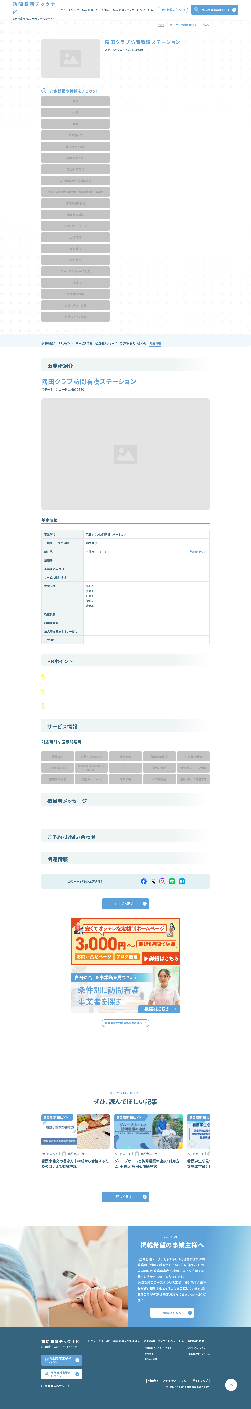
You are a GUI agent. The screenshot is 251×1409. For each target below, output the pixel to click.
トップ (61, 10)
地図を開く (196, 552)
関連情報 (155, 343)
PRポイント (66, 343)
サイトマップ (200, 1381)
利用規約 (153, 1381)
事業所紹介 (48, 343)
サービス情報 (84, 343)
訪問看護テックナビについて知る (133, 10)
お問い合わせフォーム (198, 1348)
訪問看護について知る (95, 10)
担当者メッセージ (106, 343)
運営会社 (149, 1353)
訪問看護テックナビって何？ (158, 1348)
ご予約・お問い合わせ (133, 343)
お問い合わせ (195, 1340)
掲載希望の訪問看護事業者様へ (123, 1023)
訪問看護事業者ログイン (61, 1374)
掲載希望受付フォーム (199, 1353)
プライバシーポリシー (176, 1381)
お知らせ (74, 10)
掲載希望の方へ (171, 10)
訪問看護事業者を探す (216, 10)
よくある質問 (151, 1359)
